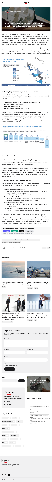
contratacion (5, 239)
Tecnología (19, 446)
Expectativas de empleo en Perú (22, 239)
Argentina (15, 417)
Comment (6, 338)
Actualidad (30, 288)
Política (12, 442)
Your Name (7, 349)
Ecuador (19, 421)
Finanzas (5, 425)
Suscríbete (34, 388)
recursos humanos (35, 239)
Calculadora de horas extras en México (39, 414)
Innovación (15, 425)
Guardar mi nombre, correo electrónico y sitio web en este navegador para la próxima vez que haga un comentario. (25, 364)
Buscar (4, 377)
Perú (49, 247)
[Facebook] (5, 404)
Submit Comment (10, 369)
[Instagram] (10, 404)
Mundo (44, 247)
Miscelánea (14, 435)
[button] (2, 2)
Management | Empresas (8, 432)
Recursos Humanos (7, 446)
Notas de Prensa (15, 439)
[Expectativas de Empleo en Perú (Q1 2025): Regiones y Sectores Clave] (38, 303)
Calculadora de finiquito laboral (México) (39, 406)
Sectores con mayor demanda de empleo (11, 242)
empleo (11, 239)
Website (6, 356)
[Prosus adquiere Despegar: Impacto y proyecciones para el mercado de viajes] (13, 269)
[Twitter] (7, 404)
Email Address (30, 349)
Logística (5, 428)
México (5, 435)
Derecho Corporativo (7, 421)
